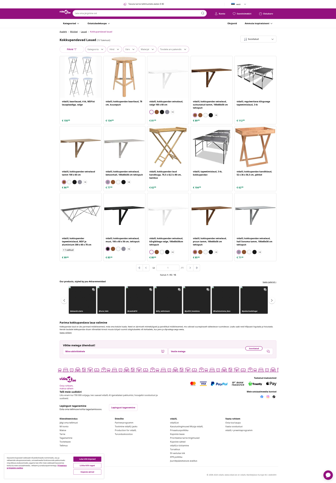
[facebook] (262, 396)
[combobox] (140, 13)
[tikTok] (274, 396)
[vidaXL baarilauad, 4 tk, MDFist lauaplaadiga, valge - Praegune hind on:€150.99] (80, 77)
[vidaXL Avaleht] (65, 12)
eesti (238, 4)
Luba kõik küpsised (87, 459)
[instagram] (268, 396)
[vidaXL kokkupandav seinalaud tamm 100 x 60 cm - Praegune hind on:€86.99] (80, 147)
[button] (82, 300)
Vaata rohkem (66, 332)
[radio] (151, 112)
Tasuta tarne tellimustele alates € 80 (146, 3)
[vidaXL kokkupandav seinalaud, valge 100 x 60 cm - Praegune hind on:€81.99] (168, 77)
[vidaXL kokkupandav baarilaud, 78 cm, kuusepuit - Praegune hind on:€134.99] (124, 77)
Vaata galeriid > (269, 282)
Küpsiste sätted (177, 441)
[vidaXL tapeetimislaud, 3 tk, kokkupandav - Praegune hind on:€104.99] (211, 147)
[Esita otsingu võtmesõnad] (203, 13)
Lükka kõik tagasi (87, 465)
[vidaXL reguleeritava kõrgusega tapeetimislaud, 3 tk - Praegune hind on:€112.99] (255, 77)
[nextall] (196, 268)
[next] (190, 268)
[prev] (146, 268)
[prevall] (139, 268)
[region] (54, 466)
